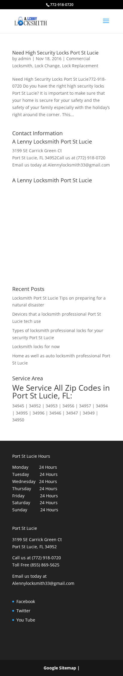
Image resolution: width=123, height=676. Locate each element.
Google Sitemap (60, 668)
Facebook (25, 601)
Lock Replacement (80, 65)
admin (24, 58)
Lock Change (47, 65)
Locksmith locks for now (36, 346)
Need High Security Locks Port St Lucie (55, 52)
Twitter (23, 610)
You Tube (25, 620)
